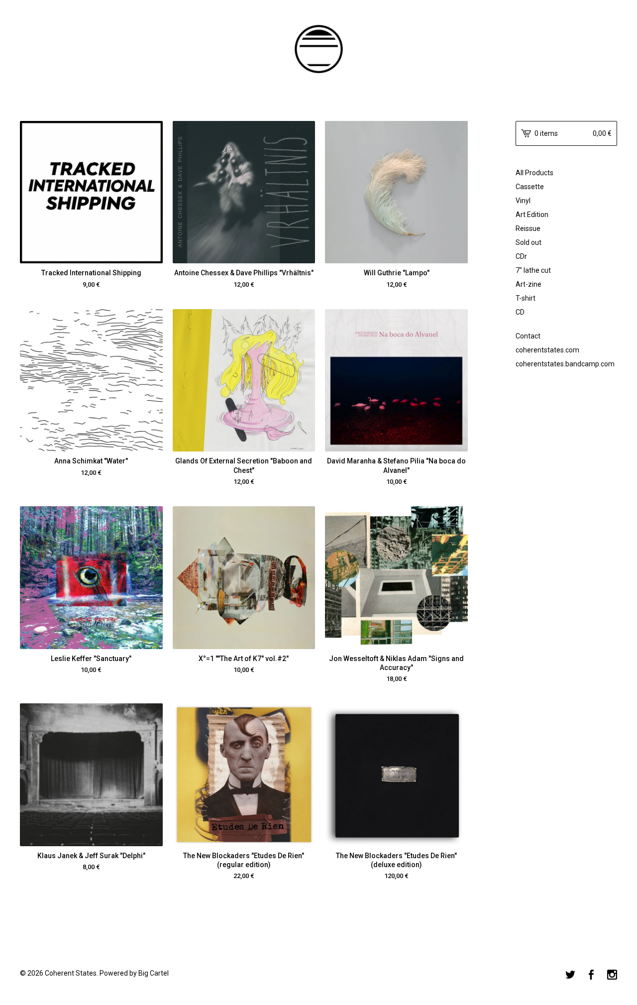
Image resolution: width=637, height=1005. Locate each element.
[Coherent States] (318, 49)
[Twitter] (570, 976)
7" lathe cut (533, 270)
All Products (534, 173)
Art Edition (532, 215)
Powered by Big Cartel (134, 973)
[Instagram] (612, 976)
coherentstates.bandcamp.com (565, 364)
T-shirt (525, 298)
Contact (528, 336)
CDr (521, 256)
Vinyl (523, 201)
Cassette (530, 187)
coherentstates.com (547, 350)
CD (520, 312)
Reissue (528, 228)
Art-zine (528, 284)
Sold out (528, 242)
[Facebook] (591, 976)
